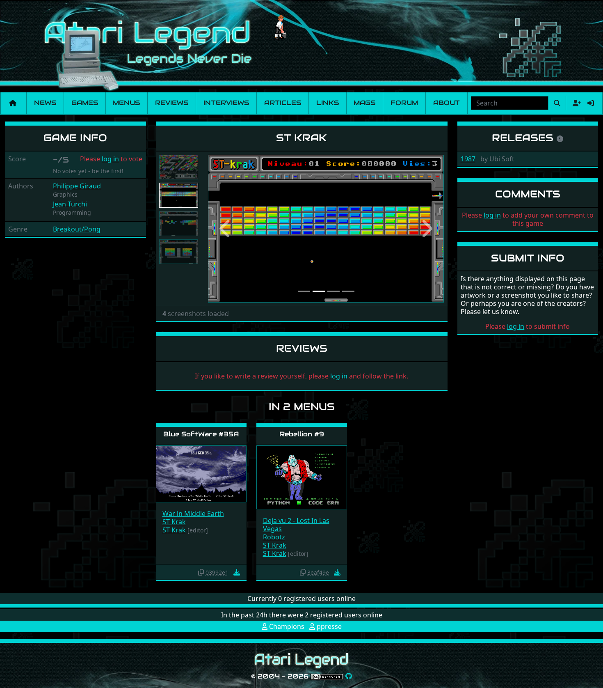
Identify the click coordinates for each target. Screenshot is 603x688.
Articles (282, 103)
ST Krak (174, 521)
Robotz (274, 536)
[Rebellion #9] (301, 476)
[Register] (575, 103)
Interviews (226, 103)
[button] (225, 229)
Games (84, 103)
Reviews (171, 103)
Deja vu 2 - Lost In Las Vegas (296, 524)
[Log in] (590, 103)
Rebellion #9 (301, 434)
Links (327, 103)
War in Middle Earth (193, 513)
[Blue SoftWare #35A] (201, 473)
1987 (468, 158)
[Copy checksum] (201, 572)
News (45, 103)
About (446, 103)
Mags (364, 103)
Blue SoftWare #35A (201, 434)
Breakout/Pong (76, 229)
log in (110, 158)
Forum (404, 103)
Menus (126, 103)
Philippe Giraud (77, 185)
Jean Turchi (70, 204)
